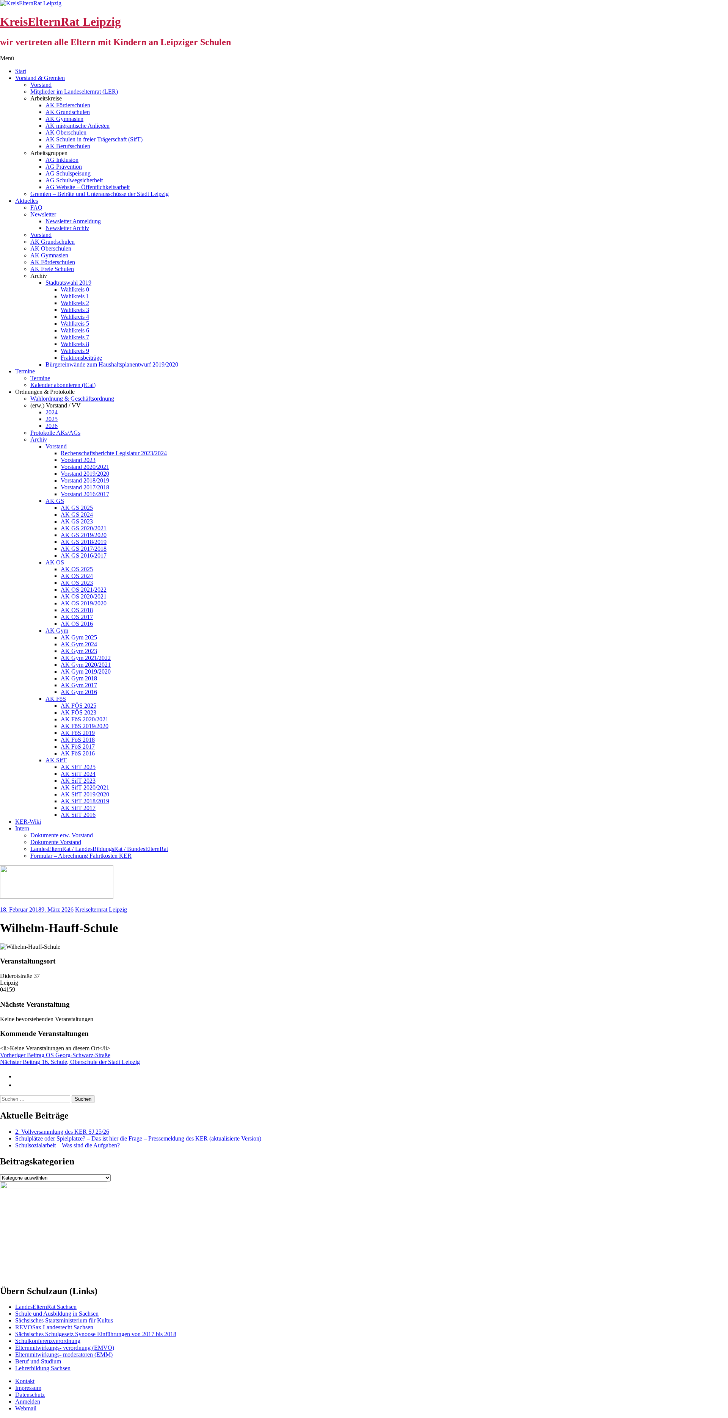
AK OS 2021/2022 (84, 589)
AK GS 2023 (77, 521)
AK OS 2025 (77, 569)
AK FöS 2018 (78, 739)
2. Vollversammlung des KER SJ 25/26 (62, 1131)
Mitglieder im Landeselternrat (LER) (74, 91)
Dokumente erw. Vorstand (61, 835)
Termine (25, 371)
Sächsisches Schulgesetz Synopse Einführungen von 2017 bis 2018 (95, 1334)
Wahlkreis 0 (75, 289)
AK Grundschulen (68, 112)
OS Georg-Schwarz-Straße (55, 1055)
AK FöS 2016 (78, 753)
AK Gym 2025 (79, 637)
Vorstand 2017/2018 (85, 487)
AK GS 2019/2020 (84, 535)
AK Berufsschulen (68, 146)
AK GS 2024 (77, 514)
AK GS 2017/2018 (84, 548)
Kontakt (25, 1381)
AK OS (55, 562)
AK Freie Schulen (52, 269)
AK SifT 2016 (78, 815)
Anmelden (27, 1401)
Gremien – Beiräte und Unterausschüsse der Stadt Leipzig (99, 194)
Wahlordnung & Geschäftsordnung (72, 398)
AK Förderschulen (68, 105)
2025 (52, 419)
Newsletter (43, 214)
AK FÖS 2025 (78, 705)
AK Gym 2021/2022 (86, 658)
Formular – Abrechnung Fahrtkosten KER (81, 855)
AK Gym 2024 (79, 644)
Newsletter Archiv (67, 228)
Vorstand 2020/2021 (85, 467)
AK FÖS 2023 (78, 712)
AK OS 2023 (77, 583)
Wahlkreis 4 (75, 316)
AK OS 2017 (77, 617)
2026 (52, 426)
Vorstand (41, 84)
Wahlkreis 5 (75, 323)
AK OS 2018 (77, 610)
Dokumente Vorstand (55, 842)
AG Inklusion (62, 160)
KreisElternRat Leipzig (60, 21)
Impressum (28, 1388)
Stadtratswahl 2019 (68, 282)
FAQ (36, 207)
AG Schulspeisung (68, 173)
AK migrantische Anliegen (78, 125)
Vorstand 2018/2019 (85, 480)
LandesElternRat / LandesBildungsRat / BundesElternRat (99, 849)
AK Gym (57, 630)
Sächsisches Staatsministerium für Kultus (64, 1320)
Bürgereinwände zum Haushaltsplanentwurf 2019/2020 (112, 364)
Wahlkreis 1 (75, 296)
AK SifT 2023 (78, 780)
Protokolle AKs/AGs (55, 432)
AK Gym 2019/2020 (86, 671)
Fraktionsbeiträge (81, 357)
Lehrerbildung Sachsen (43, 1368)
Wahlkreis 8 (75, 344)
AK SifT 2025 (78, 767)
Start (20, 71)
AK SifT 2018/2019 (85, 801)
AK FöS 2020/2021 (84, 719)
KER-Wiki (28, 821)
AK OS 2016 (77, 623)
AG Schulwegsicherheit (74, 180)
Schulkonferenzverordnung (47, 1341)
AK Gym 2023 (79, 651)
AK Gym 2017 (79, 685)
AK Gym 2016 (79, 692)
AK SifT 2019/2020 (85, 794)
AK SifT (56, 760)
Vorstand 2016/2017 (85, 494)
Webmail (25, 1408)
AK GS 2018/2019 (84, 542)
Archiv (38, 439)
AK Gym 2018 (79, 678)
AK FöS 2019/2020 (84, 726)
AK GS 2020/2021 (84, 528)
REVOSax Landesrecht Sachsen (54, 1327)
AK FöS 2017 (78, 746)
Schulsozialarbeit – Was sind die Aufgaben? (67, 1145)
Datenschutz (30, 1394)
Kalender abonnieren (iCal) (63, 385)
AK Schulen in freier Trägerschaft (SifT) (94, 139)
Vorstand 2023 (78, 460)
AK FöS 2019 (78, 733)
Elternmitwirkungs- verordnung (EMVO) (64, 1347)
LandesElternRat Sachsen (46, 1307)
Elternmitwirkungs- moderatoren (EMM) (64, 1354)
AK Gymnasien (64, 119)
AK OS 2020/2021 (84, 596)
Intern (22, 828)
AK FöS (56, 699)
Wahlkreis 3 (75, 310)
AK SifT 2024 (78, 774)
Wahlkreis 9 (75, 351)
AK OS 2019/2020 (84, 603)
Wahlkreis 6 (75, 330)
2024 (52, 412)
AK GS (55, 501)
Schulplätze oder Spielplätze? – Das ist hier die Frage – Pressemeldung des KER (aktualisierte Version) (138, 1138)
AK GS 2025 (77, 508)
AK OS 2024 (77, 576)
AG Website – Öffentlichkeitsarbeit (88, 187)
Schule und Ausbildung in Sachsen (57, 1313)
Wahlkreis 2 (75, 303)
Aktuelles (26, 200)
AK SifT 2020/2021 (85, 787)
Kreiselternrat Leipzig (101, 909)
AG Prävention (64, 166)
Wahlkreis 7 (75, 337)
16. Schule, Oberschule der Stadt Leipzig (70, 1062)
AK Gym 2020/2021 (86, 664)
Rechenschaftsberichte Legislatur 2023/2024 (114, 453)
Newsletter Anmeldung (73, 221)
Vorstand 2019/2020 (85, 473)
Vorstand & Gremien (40, 78)
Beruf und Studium (38, 1361)
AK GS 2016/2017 (84, 555)
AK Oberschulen (66, 132)
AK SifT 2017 (78, 808)
